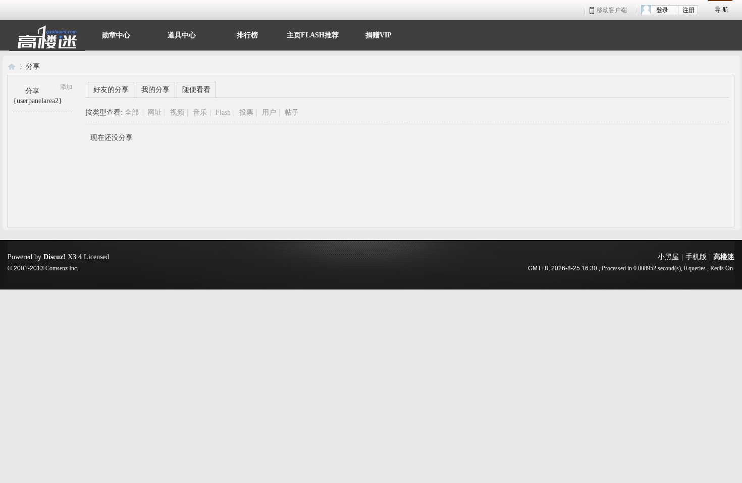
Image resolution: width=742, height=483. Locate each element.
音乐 (200, 112)
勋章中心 (116, 34)
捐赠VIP (378, 34)
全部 (132, 112)
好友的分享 (111, 89)
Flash (223, 112)
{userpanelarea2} (37, 101)
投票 (246, 112)
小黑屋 (668, 257)
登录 (662, 10)
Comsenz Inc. (61, 268)
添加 (66, 86)
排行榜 (247, 34)
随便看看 (196, 89)
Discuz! (54, 257)
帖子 (292, 112)
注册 (688, 10)
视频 (177, 112)
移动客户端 (612, 10)
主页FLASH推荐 (313, 34)
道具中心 (182, 34)
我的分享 (155, 89)
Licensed (96, 257)
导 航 (721, 9)
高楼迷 (12, 66)
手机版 (696, 257)
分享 (33, 66)
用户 (269, 112)
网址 (154, 112)
